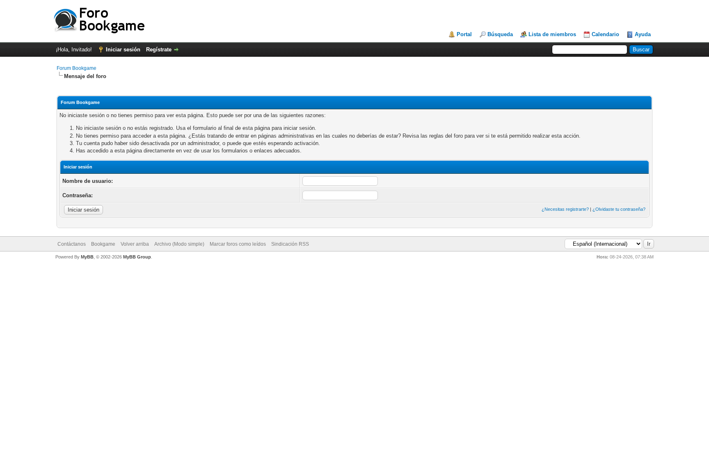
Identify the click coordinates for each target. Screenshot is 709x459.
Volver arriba (135, 244)
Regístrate (159, 49)
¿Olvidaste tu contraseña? (618, 209)
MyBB (87, 256)
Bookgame (103, 244)
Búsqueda (500, 34)
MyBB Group (137, 256)
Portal (464, 34)
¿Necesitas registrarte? (565, 209)
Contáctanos (71, 244)
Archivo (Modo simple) (179, 244)
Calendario (605, 34)
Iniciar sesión (123, 49)
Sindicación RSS (290, 244)
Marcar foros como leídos (238, 244)
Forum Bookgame (76, 68)
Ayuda (643, 34)
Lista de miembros (552, 34)
